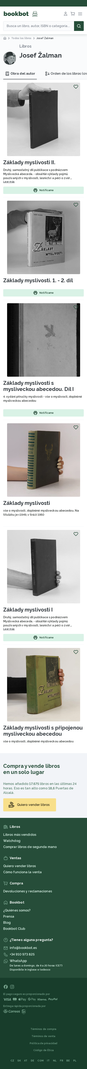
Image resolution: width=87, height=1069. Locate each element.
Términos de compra (43, 1029)
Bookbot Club (14, 929)
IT (48, 1060)
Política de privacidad (43, 1043)
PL (75, 1060)
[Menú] (80, 14)
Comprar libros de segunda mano (30, 847)
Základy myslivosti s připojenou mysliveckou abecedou (43, 731)
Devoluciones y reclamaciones (27, 891)
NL (55, 1060)
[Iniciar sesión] (65, 14)
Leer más (9, 181)
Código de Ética (43, 1050)
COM (40, 1060)
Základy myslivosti (26, 503)
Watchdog (11, 841)
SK (19, 1060)
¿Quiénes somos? (17, 910)
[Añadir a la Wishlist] (76, 86)
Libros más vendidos (19, 835)
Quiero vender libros (19, 866)
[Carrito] (72, 14)
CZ (12, 1060)
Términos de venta (43, 1036)
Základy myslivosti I (28, 610)
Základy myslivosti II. (29, 162)
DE (32, 1060)
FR (61, 1060)
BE (68, 1060)
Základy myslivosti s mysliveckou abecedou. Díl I (38, 386)
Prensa (8, 916)
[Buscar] (79, 26)
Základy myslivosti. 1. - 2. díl (38, 280)
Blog (7, 923)
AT (26, 1060)
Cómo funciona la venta (22, 872)
